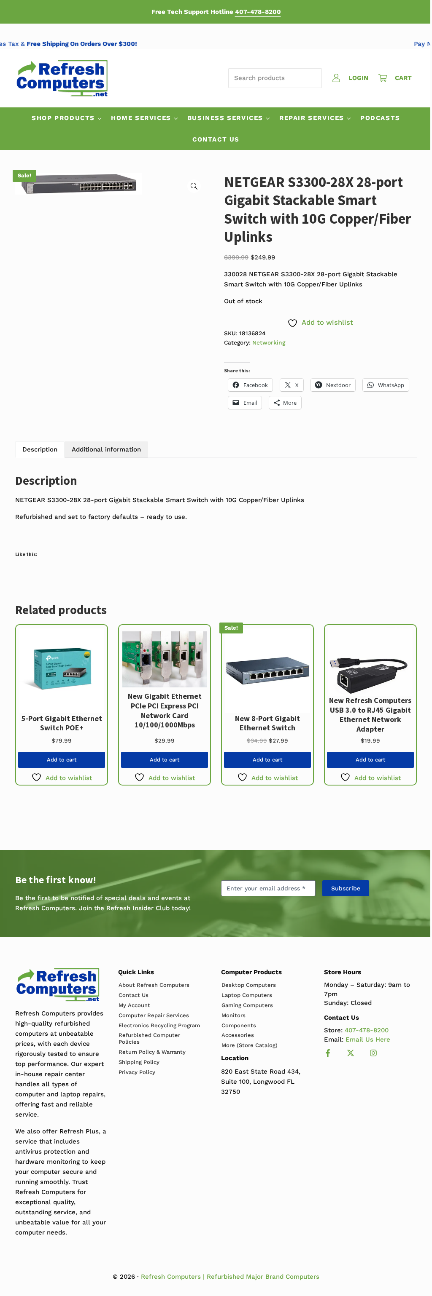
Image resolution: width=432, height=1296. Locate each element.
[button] (194, 186)
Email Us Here (368, 1039)
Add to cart (61, 759)
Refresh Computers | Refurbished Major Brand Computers (230, 1276)
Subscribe (345, 888)
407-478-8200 (258, 12)
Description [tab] (39, 449)
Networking (268, 342)
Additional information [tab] (106, 449)
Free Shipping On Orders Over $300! (91, 44)
